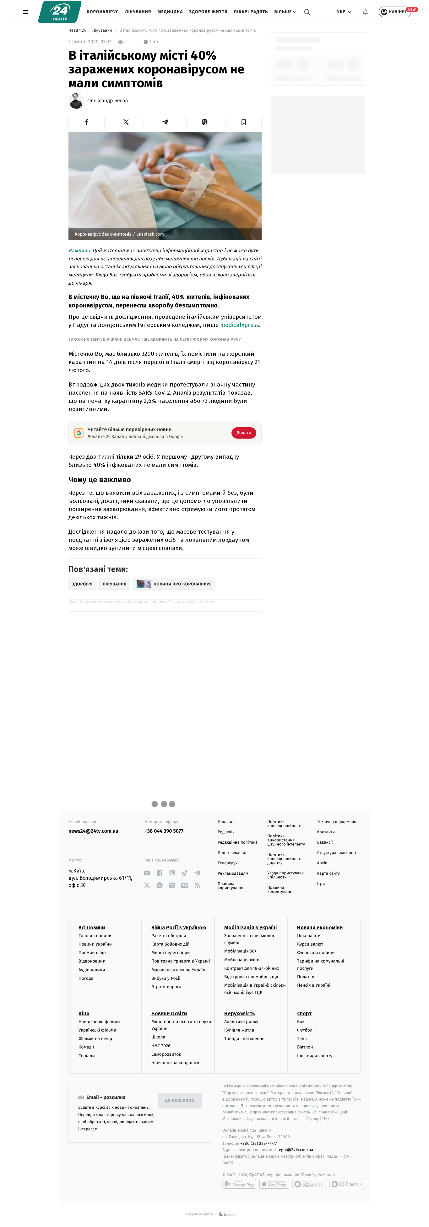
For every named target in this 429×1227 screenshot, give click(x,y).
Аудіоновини (92, 970)
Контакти (326, 832)
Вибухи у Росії (165, 978)
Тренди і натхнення (244, 1038)
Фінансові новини (316, 952)
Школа (158, 1037)
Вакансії (325, 842)
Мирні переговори (170, 952)
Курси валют (310, 944)
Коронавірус (103, 11)
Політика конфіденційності (284, 824)
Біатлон (305, 1047)
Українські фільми (97, 1030)
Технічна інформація (337, 822)
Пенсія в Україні (313, 985)
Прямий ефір (92, 952)
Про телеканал (232, 853)
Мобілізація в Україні (250, 928)
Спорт (304, 1013)
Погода (86, 978)
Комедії (86, 1047)
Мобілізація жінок (243, 960)
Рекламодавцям (233, 874)
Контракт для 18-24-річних (251, 968)
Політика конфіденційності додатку (284, 859)
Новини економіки (320, 928)
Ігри (321, 884)
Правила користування (231, 886)
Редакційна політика (238, 842)
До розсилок (179, 1100)
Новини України (95, 944)
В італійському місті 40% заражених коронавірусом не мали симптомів (187, 31)
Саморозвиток (166, 1054)
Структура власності (336, 853)
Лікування (138, 11)
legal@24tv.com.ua (295, 1149)
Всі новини (92, 928)
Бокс (302, 1021)
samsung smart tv (346, 1184)
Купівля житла (239, 1030)
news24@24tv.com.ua (93, 831)
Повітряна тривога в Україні (180, 961)
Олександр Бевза (107, 101)
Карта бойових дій (170, 944)
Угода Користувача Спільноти (285, 875)
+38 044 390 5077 (164, 831)
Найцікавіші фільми (99, 1021)
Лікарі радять (251, 11)
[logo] (60, 11)
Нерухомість (239, 1013)
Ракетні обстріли (168, 935)
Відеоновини (92, 961)
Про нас (225, 822)
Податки (305, 976)
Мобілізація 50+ (240, 951)
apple (274, 1184)
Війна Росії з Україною (178, 928)
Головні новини (95, 935)
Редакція (226, 832)
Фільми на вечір (95, 1038)
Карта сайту (328, 874)
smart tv (309, 1184)
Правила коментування (281, 890)
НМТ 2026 (161, 1045)
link (147, 872)
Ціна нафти (309, 935)
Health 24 (77, 31)
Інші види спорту (314, 1056)
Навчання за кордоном (175, 1062)
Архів (322, 863)
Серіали (87, 1056)
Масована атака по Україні (179, 970)
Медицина (170, 11)
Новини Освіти (169, 1013)
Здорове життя (208, 11)
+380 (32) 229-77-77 (258, 1143)
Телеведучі (228, 863)
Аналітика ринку (241, 1021)
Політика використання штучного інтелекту (286, 840)
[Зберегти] (243, 122)
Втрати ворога (166, 987)
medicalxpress (239, 324)
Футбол (304, 1030)
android (239, 1184)
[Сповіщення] (365, 12)
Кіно (84, 1013)
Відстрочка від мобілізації (251, 976)
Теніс (302, 1038)
